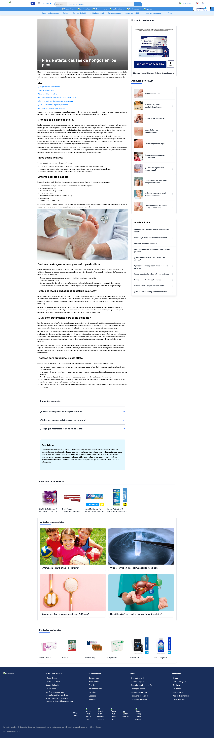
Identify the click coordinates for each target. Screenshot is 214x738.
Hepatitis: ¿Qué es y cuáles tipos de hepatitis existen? (136, 614)
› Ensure (175, 678)
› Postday (91, 685)
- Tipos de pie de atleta (45, 90)
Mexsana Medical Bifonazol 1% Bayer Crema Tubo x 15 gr (154, 73)
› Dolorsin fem (93, 678)
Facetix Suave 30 (45, 658)
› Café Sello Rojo (178, 699)
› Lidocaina (92, 696)
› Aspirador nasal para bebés (141, 685)
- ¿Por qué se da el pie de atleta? (48, 87)
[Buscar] (138, 4)
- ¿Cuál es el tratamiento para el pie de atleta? (53, 105)
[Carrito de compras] (203, 3)
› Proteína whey (178, 692)
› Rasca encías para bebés (140, 696)
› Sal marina (176, 689)
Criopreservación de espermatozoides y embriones (135, 568)
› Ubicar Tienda (51, 678)
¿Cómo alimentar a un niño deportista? (60, 568)
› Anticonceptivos (95, 689)
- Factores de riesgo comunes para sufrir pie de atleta (56, 97)
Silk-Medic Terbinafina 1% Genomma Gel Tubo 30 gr (48, 510)
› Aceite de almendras (180, 696)
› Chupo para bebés (137, 689)
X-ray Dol (65, 658)
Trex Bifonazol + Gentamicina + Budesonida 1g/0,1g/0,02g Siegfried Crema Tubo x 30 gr (71, 510)
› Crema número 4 (137, 678)
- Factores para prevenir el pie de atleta (51, 108)
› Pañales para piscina (138, 692)
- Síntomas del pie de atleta (47, 94)
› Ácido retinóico (94, 682)
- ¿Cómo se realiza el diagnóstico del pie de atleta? (55, 101)
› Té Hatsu (176, 685)
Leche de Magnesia (160, 658)
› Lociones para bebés (138, 699)
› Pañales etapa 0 (137, 682)
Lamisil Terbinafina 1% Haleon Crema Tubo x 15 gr (94, 510)
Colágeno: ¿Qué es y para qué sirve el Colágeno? (65, 614)
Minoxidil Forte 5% (136, 658)
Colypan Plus (112, 658)
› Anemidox (92, 699)
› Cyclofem (92, 692)
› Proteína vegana (179, 682)
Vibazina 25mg (90, 658)
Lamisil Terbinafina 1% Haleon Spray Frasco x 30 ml (117, 510)
